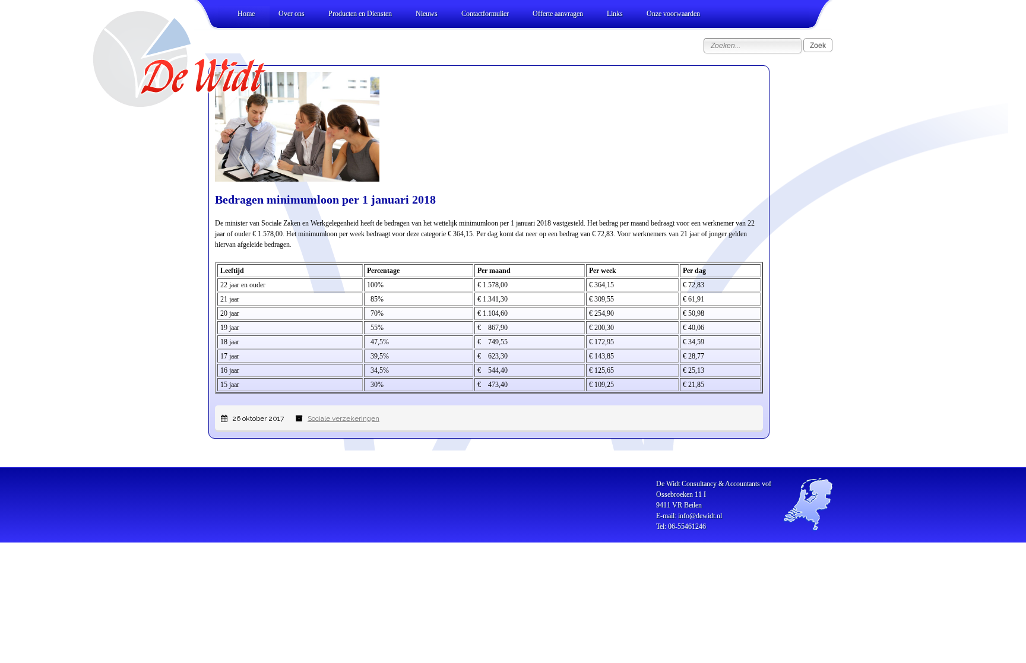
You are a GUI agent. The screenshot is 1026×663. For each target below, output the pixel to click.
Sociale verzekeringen (343, 418)
